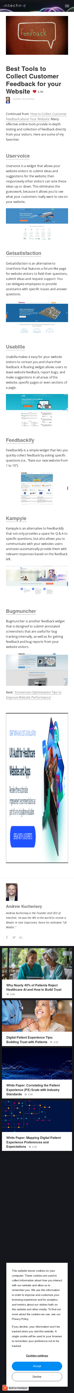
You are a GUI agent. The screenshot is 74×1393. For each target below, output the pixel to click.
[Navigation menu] (67, 6)
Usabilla (15, 346)
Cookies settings (37, 1355)
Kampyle (16, 518)
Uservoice (18, 155)
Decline (37, 1376)
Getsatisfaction (23, 252)
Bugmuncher (21, 610)
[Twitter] (13, 937)
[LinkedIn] (20, 937)
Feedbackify (20, 439)
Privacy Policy (20, 1319)
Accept (37, 1366)
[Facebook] (6, 937)
